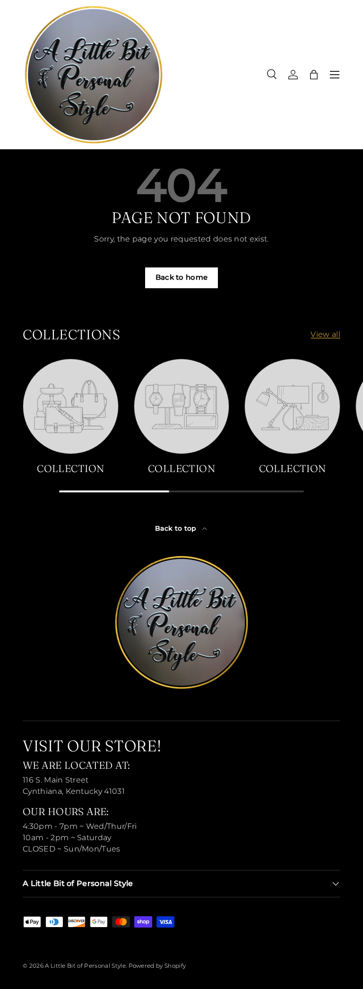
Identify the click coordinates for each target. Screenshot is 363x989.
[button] (313, 74)
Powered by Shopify (157, 965)
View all (325, 334)
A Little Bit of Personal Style (85, 965)
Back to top (177, 528)
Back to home (182, 277)
